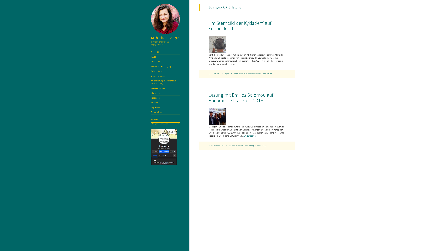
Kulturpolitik (249, 74)
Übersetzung (267, 74)
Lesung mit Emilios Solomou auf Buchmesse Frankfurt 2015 (241, 98)
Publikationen (157, 71)
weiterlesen (250, 136)
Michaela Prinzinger (165, 38)
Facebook (155, 98)
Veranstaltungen (261, 146)
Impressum (156, 107)
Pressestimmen (158, 88)
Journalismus (238, 74)
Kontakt (154, 102)
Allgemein (228, 74)
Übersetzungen (158, 76)
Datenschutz (156, 112)
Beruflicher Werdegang (161, 66)
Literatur (257, 74)
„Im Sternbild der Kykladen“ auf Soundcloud (240, 26)
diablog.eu (155, 93)
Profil (153, 57)
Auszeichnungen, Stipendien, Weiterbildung (163, 82)
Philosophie (156, 61)
